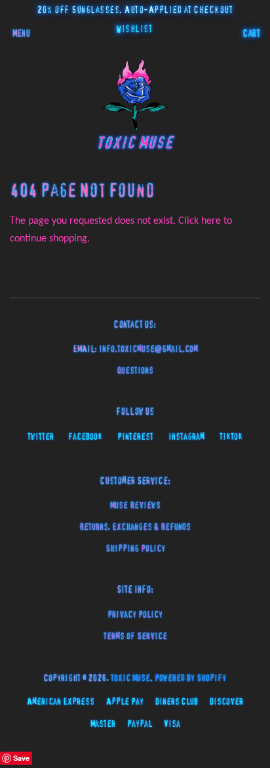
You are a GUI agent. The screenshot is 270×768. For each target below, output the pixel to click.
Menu (21, 34)
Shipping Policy (135, 548)
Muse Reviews (135, 505)
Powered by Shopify (190, 678)
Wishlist (134, 29)
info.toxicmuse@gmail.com (148, 349)
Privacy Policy (135, 615)
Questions (135, 370)
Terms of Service (135, 636)
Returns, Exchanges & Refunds (135, 527)
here (211, 221)
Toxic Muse (130, 678)
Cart (251, 34)
